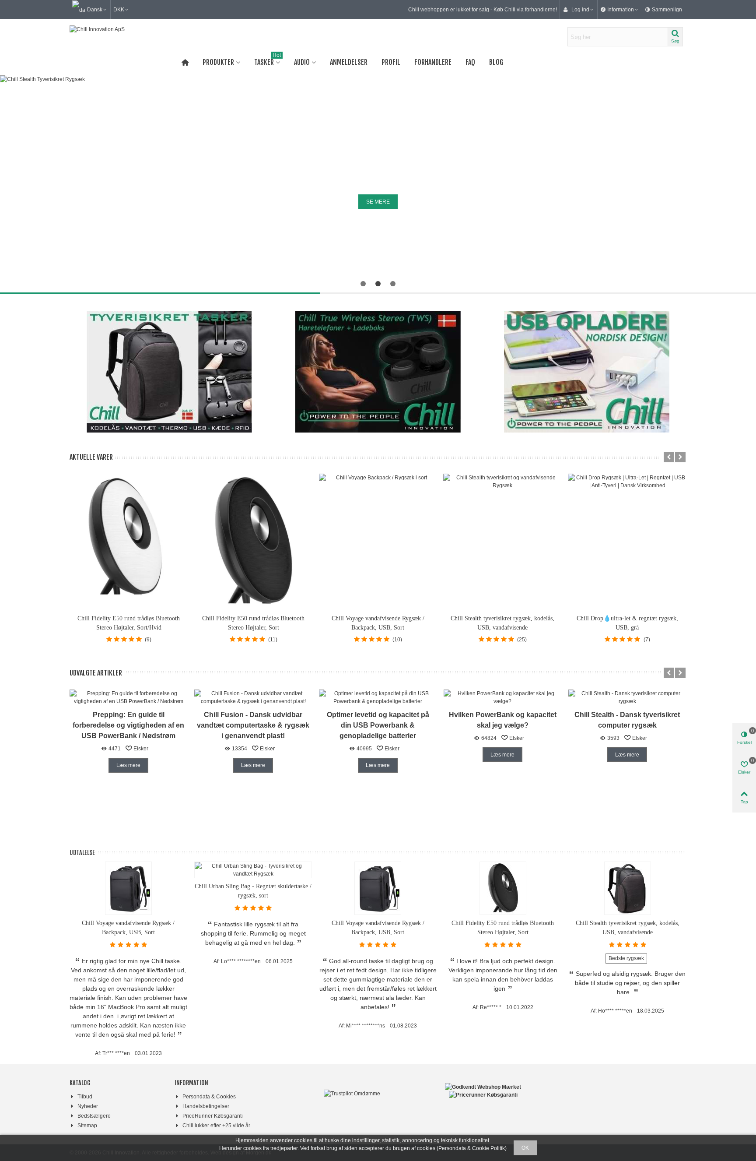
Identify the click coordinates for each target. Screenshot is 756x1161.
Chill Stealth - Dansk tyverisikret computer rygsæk (627, 720)
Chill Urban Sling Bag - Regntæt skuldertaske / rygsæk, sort (253, 891)
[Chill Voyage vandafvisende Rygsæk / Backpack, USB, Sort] (378, 541)
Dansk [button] (94, 10)
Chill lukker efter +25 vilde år (216, 1125)
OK (525, 1148)
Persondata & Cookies (209, 1097)
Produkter (218, 62)
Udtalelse (82, 852)
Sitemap (87, 1125)
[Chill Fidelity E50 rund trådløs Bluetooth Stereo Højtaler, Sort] (253, 541)
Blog (496, 62)
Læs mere (128, 765)
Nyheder (87, 1106)
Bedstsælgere (94, 1116)
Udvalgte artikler (96, 672)
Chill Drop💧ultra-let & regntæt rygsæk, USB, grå (627, 623)
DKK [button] (118, 10)
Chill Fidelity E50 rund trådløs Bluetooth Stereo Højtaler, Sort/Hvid (128, 623)
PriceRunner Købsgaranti (212, 1116)
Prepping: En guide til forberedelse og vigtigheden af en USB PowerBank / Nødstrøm (128, 725)
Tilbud (84, 1097)
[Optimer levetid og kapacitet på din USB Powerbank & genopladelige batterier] (378, 697)
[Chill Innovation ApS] (118, 36)
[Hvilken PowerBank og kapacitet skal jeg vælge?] (502, 697)
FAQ (470, 62)
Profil (391, 62)
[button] (620, 9)
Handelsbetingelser (205, 1106)
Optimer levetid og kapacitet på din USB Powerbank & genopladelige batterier (378, 725)
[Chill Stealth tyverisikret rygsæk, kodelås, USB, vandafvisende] (502, 541)
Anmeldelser (349, 62)
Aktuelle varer (91, 457)
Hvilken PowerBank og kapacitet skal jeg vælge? (502, 720)
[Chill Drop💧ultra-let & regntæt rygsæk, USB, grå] (627, 541)
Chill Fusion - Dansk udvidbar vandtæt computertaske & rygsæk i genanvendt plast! (253, 725)
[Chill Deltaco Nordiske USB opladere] (586, 372)
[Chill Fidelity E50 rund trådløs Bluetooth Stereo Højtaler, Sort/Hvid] (129, 541)
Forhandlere (433, 62)
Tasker (267, 60)
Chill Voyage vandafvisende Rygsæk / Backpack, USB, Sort (378, 623)
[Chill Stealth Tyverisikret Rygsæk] (170, 372)
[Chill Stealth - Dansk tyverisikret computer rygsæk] (627, 697)
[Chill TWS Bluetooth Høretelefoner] (378, 372)
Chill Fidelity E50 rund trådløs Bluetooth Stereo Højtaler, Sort (253, 623)
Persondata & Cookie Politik (471, 1148)
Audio (302, 62)
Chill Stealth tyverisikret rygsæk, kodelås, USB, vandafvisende (502, 623)
